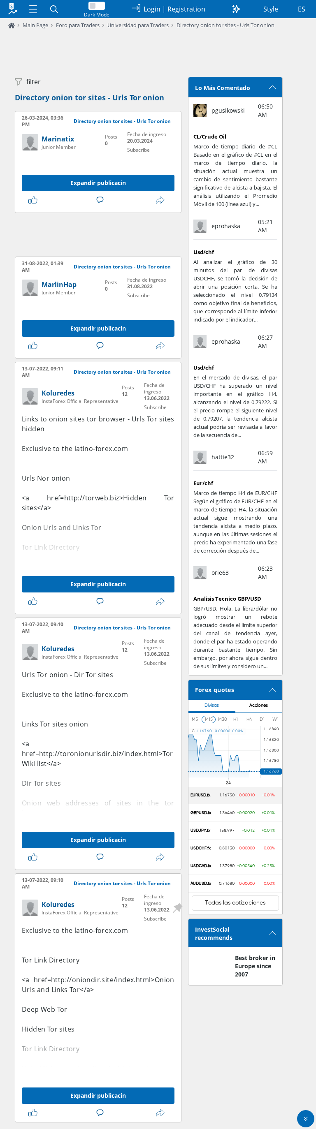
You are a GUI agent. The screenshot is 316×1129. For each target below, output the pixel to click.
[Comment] (101, 200)
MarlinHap (59, 284)
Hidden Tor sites (48, 1029)
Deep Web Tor (44, 1009)
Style (270, 9)
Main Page (35, 25)
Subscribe (138, 149)
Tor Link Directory (50, 547)
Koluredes (58, 393)
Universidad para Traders (138, 25)
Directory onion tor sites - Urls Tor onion (225, 25)
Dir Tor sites (41, 783)
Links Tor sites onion (55, 724)
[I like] (34, 200)
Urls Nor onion (46, 478)
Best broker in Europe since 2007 (255, 966)
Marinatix (58, 138)
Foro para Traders (78, 25)
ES (301, 9)
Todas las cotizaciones (235, 903)
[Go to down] (305, 1118)
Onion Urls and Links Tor (62, 527)
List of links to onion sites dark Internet (85, 1068)
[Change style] (236, 9)
